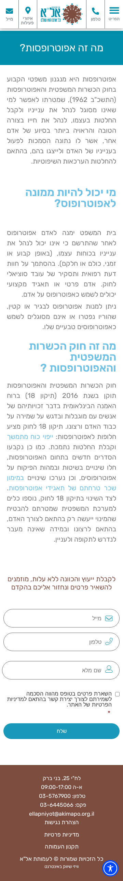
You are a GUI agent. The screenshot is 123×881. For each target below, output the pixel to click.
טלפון (95, 19)
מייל (9, 19)
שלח (62, 731)
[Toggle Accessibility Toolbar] (110, 868)
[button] (114, 10)
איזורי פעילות (27, 20)
